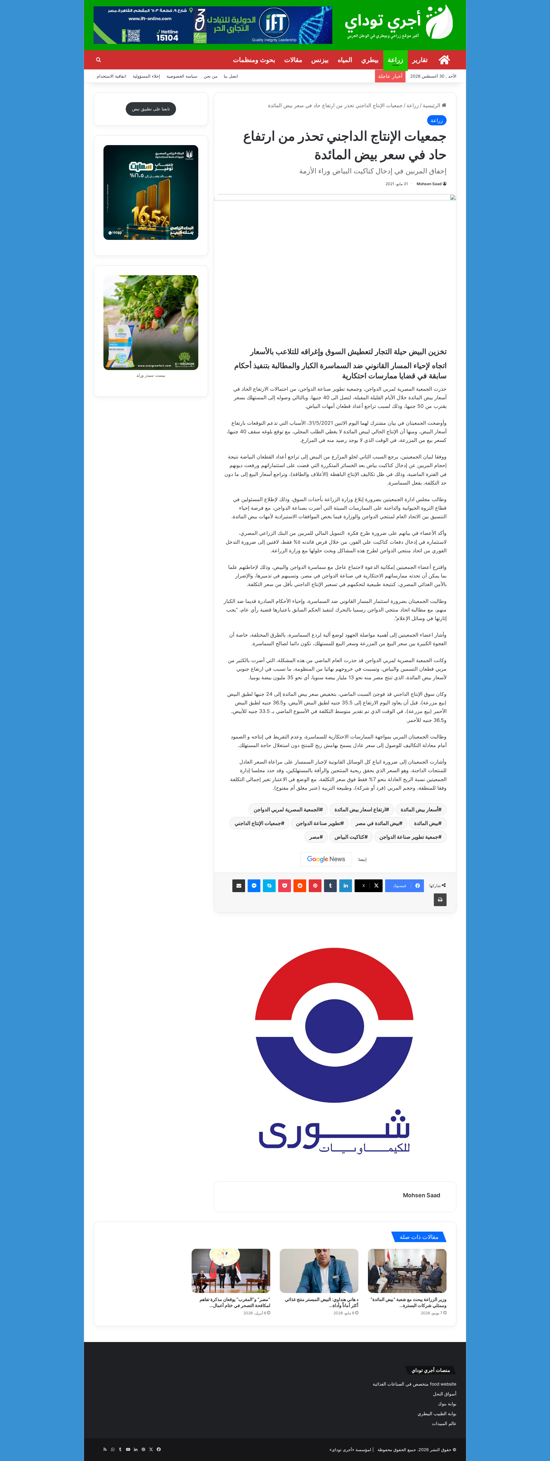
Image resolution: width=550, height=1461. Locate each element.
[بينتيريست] (315, 885)
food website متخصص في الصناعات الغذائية (414, 1384)
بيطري (370, 60)
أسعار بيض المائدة (419, 809)
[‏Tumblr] (330, 885)
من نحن (210, 76)
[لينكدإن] (345, 885)
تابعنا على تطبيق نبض (151, 108)
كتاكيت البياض (349, 837)
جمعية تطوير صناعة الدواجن (408, 837)
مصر (314, 837)
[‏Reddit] (299, 885)
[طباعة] (440, 899)
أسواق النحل (444, 1393)
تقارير (420, 60)
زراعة (395, 60)
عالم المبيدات (444, 1423)
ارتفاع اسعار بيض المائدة (360, 809)
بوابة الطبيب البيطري (437, 1413)
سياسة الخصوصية (181, 76)
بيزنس (320, 60)
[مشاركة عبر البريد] (238, 885)
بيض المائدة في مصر (377, 823)
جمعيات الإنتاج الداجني (258, 823)
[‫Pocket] (284, 885)
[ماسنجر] (254, 885)
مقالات (293, 60)
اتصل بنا (231, 76)
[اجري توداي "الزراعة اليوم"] (399, 21)
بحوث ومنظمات (254, 60)
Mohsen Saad (429, 183)
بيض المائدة (426, 823)
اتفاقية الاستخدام (111, 76)
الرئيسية (432, 105)
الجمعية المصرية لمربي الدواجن (287, 809)
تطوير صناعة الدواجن (318, 823)
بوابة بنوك (447, 1403)
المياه (345, 60)
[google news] (97, 1449)
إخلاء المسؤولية (146, 76)
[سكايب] (269, 885)
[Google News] (326, 859)
